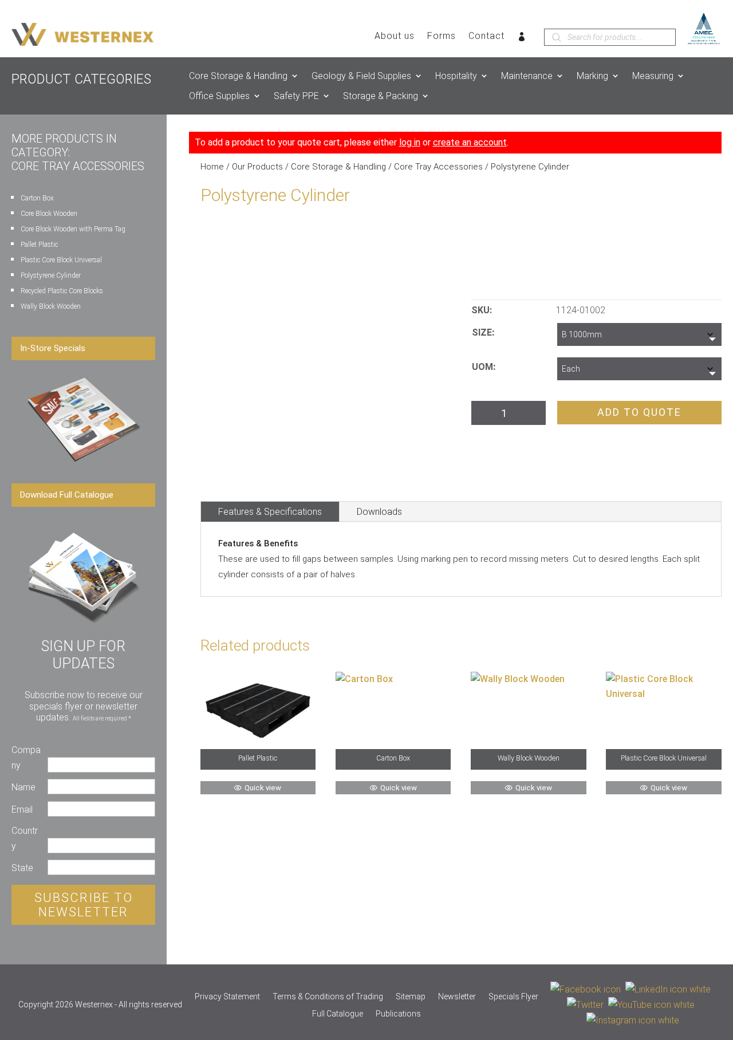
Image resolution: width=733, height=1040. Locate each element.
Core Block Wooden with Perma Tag (73, 229)
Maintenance (527, 75)
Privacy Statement (227, 996)
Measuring (652, 75)
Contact (486, 36)
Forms (441, 36)
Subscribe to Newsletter (83, 905)
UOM (482, 366)
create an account (470, 142)
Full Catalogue (337, 1014)
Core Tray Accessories (438, 166)
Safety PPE (296, 95)
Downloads (379, 511)
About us (395, 36)
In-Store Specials (52, 348)
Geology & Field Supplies (361, 75)
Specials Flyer (513, 996)
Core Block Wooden (49, 214)
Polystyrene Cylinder (51, 275)
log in (409, 142)
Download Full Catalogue (66, 495)
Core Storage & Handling (238, 75)
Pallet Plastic (39, 245)
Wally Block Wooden (51, 306)
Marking (592, 75)
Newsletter (457, 996)
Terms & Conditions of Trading (328, 996)
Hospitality (456, 75)
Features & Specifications (270, 511)
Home (212, 166)
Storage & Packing (380, 95)
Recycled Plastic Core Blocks (62, 291)
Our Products (257, 166)
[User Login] (522, 39)
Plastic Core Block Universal (61, 260)
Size (482, 332)
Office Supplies (219, 95)
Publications (398, 1014)
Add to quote (639, 412)
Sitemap (410, 996)
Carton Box (37, 198)
